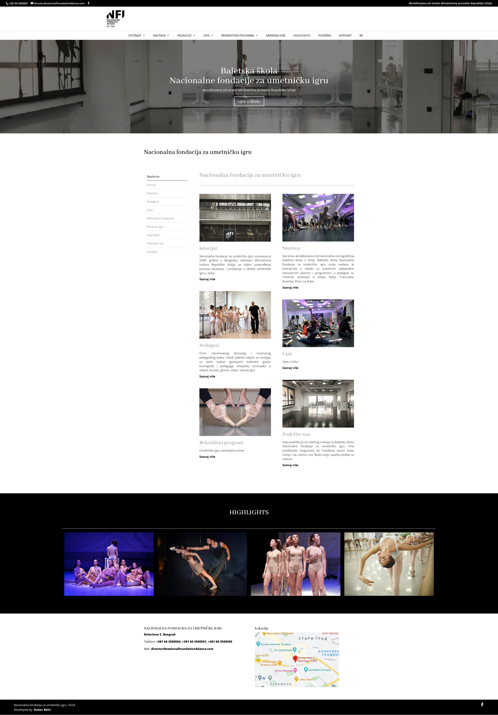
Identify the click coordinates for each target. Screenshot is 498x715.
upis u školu (249, 101)
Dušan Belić (42, 709)
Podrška (324, 35)
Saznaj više (207, 279)
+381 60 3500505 (220, 641)
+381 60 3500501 (194, 641)
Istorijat (134, 35)
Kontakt (345, 35)
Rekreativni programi (237, 35)
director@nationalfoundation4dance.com (182, 649)
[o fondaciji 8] (202, 595)
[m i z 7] (295, 595)
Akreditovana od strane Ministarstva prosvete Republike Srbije (450, 3)
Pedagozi (184, 35)
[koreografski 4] (109, 595)
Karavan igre (276, 35)
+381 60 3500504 (168, 641)
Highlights (301, 35)
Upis (206, 35)
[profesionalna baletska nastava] (389, 595)
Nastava (159, 35)
